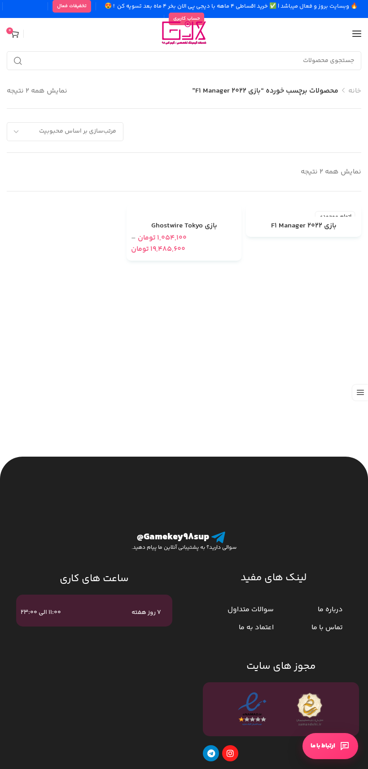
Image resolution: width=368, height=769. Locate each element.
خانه (354, 91)
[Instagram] (230, 753)
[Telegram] (211, 753)
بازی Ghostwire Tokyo (184, 226)
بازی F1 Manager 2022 (304, 226)
